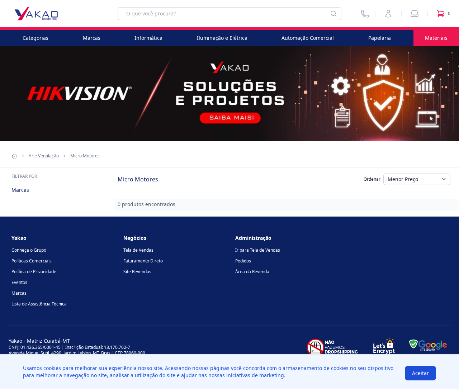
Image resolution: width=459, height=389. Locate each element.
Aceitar (420, 373)
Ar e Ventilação (44, 156)
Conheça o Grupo (28, 250)
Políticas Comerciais (31, 261)
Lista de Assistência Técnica (39, 304)
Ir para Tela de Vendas (257, 250)
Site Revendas (137, 272)
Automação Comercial (307, 37)
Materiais (436, 37)
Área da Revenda (252, 272)
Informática (148, 37)
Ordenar (372, 179)
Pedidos (243, 261)
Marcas (91, 37)
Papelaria (379, 37)
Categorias (35, 37)
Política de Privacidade (33, 272)
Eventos (19, 282)
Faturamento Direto (143, 261)
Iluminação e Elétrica (222, 37)
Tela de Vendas (138, 250)
